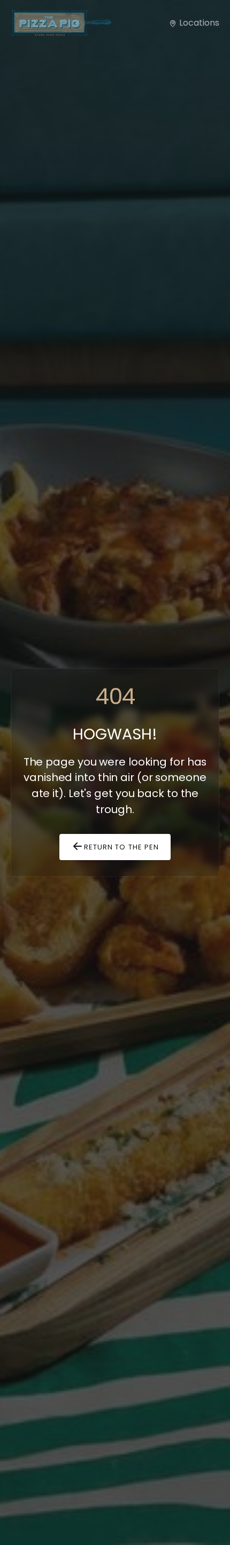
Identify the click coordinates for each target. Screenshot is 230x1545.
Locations (198, 23)
